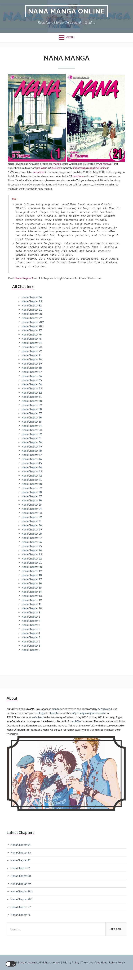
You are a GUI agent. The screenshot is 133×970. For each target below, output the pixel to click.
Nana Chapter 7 (30, 620)
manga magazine (89, 167)
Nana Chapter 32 (31, 517)
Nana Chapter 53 (31, 429)
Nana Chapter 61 (31, 396)
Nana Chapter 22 (31, 558)
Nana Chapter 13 (31, 595)
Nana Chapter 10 (31, 608)
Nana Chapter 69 (31, 363)
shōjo (76, 167)
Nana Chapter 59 (31, 405)
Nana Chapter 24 (31, 550)
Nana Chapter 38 (31, 492)
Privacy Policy (70, 962)
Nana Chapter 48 (31, 450)
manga (57, 163)
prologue (41, 167)
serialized (39, 172)
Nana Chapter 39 (31, 487)
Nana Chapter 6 (30, 624)
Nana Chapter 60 (31, 400)
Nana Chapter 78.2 (32, 322)
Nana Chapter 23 (31, 554)
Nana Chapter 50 (31, 442)
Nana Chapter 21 (31, 562)
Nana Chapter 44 (31, 467)
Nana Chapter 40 (31, 483)
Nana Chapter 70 (31, 359)
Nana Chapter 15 (31, 587)
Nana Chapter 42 (31, 475)
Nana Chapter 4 (30, 633)
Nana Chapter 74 (31, 342)
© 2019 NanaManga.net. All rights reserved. (34, 962)
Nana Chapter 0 (30, 649)
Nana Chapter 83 (31, 301)
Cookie (103, 167)
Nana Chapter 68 (31, 367)
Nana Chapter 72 (31, 351)
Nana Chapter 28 (31, 533)
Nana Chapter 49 (31, 446)
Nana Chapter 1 (24, 278)
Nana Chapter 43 (31, 471)
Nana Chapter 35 (31, 504)
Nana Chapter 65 (31, 380)
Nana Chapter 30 (31, 525)
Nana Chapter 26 (31, 541)
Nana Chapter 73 (31, 346)
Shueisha (55, 167)
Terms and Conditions (94, 962)
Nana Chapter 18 (31, 575)
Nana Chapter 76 (31, 334)
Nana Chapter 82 (31, 305)
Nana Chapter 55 (31, 421)
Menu (69, 37)
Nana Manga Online (66, 11)
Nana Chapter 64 (31, 384)
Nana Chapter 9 (30, 612)
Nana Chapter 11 (31, 604)
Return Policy (117, 962)
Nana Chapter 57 (31, 413)
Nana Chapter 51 (31, 438)
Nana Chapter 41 (31, 479)
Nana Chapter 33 (31, 512)
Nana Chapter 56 (31, 417)
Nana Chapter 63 (31, 388)
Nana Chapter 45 (31, 463)
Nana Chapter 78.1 (32, 326)
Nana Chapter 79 (31, 317)
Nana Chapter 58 (31, 409)
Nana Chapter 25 (31, 546)
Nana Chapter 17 (31, 579)
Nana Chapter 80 (31, 313)
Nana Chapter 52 (31, 434)
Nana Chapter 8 (30, 616)
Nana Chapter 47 (31, 454)
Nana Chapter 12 (31, 599)
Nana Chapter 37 (31, 496)
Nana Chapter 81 (31, 309)
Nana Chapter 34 (31, 508)
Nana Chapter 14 (31, 591)
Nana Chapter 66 (31, 375)
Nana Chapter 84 (31, 297)
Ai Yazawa (105, 163)
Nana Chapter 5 (30, 629)
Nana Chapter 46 (31, 458)
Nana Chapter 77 (31, 330)
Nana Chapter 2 (30, 641)
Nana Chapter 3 (30, 637)
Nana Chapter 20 (31, 566)
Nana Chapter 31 (31, 521)
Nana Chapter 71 (31, 355)
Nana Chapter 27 (31, 537)
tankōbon (78, 176)
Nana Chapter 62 (31, 392)
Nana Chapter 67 (31, 371)
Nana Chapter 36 (31, 500)
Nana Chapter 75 (31, 338)
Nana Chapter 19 (31, 570)
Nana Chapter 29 (31, 529)
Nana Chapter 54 (31, 425)
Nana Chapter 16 (31, 583)
